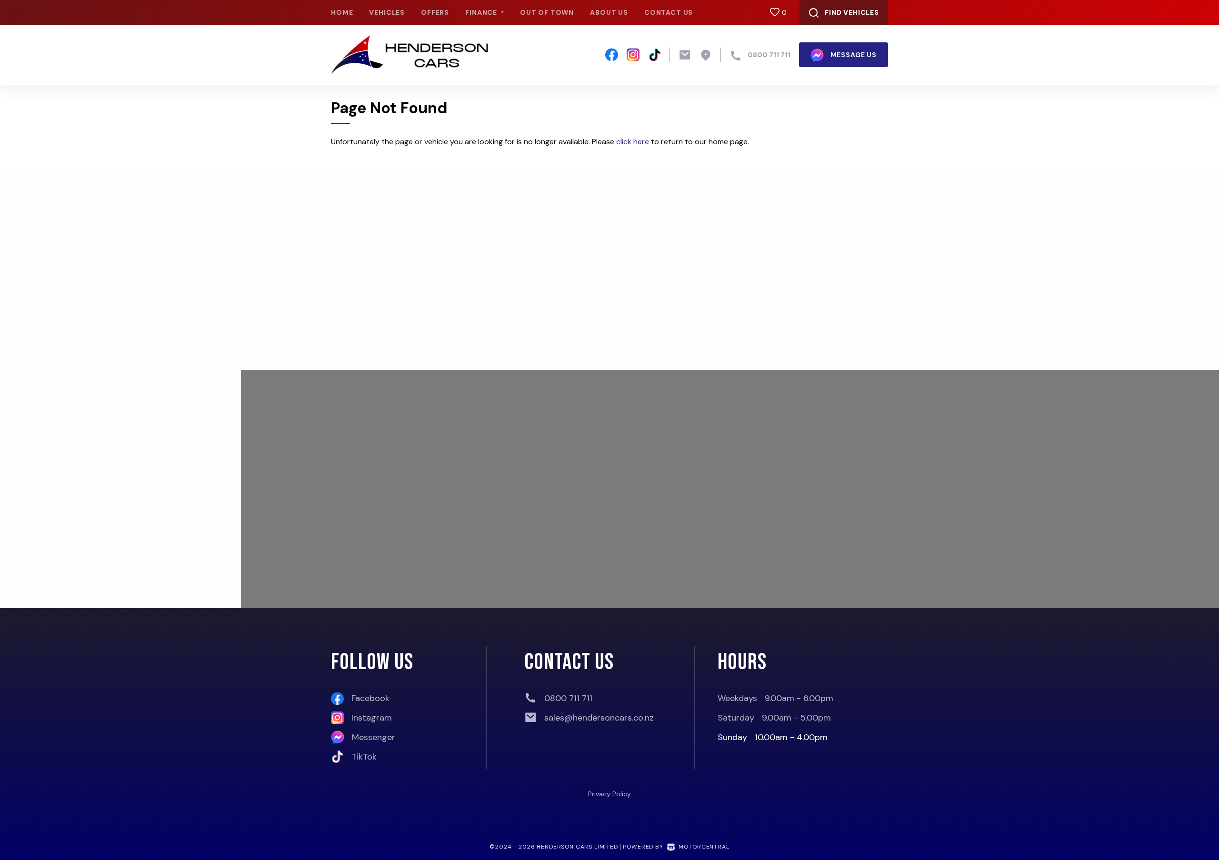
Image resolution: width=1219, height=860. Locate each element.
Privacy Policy (609, 794)
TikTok (364, 756)
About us (609, 12)
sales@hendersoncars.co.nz (599, 717)
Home (342, 12)
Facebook (370, 698)
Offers (435, 12)
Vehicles (387, 12)
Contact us (668, 12)
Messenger (373, 737)
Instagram (371, 717)
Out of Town (547, 12)
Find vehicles (852, 12)
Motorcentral (704, 846)
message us (853, 54)
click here (632, 142)
